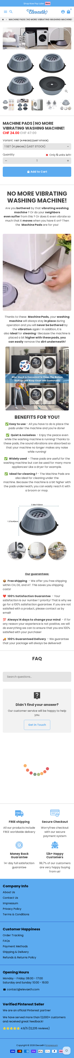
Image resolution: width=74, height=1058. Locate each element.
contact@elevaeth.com (21, 989)
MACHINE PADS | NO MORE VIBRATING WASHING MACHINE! (40, 19)
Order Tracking (13, 935)
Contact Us (10, 898)
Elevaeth (39, 1045)
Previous (6, 61)
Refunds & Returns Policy (19, 957)
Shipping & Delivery (16, 952)
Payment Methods (15, 946)
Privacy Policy (12, 909)
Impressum (10, 903)
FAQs (6, 941)
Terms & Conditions (16, 914)
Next (68, 61)
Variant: (25, 140)
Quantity (8, 155)
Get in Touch (37, 725)
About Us (9, 892)
